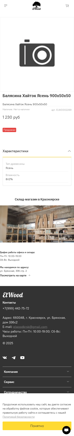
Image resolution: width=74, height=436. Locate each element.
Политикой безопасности (19, 416)
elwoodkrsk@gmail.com (30, 327)
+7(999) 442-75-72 (16, 308)
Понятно (37, 426)
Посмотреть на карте (13, 275)
